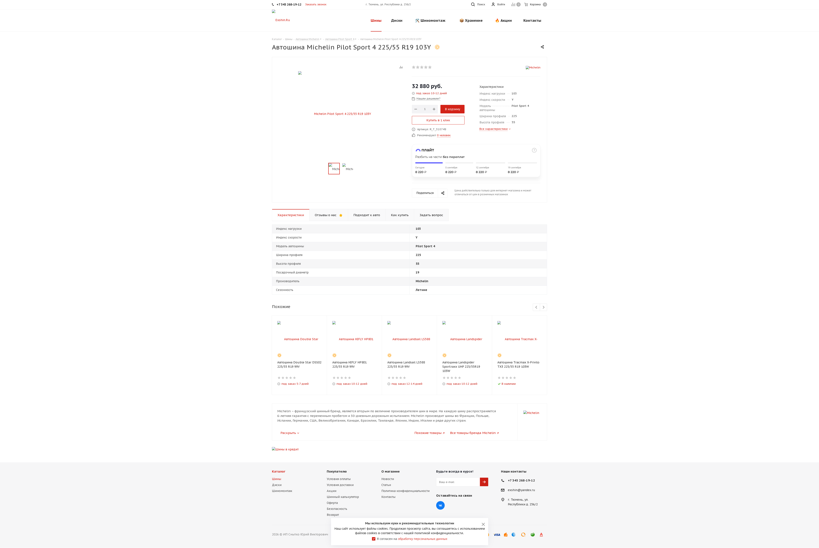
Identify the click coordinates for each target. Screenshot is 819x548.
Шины (276, 479)
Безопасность (337, 509)
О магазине (390, 471)
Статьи (386, 485)
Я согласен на (412, 539)
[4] (426, 67)
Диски (277, 485)
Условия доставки (340, 485)
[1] (414, 67)
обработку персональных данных (422, 539)
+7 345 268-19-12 (521, 480)
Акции (331, 491)
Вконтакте (440, 505)
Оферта (332, 503)
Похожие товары (427, 433)
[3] (422, 67)
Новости (387, 479)
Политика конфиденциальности (405, 491)
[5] (430, 67)
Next (543, 307)
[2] (418, 67)
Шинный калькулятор (343, 497)
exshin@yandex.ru (521, 490)
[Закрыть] (483, 524)
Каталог (278, 471)
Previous (536, 307)
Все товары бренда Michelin (473, 433)
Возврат (333, 515)
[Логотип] (281, 20)
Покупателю (337, 471)
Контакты (388, 497)
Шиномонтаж (282, 491)
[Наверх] (798, 452)
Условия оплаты (339, 479)
